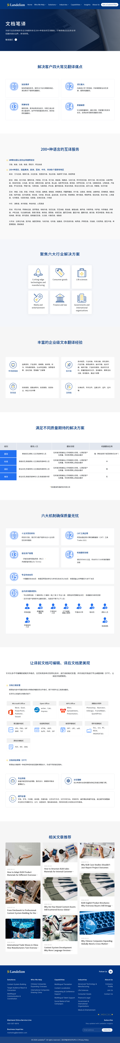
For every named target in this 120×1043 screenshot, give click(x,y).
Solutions (11, 980)
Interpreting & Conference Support (64, 992)
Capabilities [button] (75, 4)
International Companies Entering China (40, 991)
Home (29, 4)
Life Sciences (83, 990)
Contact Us (108, 994)
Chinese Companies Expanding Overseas (39, 985)
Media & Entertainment (86, 1010)
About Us (96, 4)
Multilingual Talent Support (64, 998)
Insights (87, 4)
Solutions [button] (52, 4)
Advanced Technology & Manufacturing (87, 985)
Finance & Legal (84, 998)
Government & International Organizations (83, 1003)
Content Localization (62, 988)
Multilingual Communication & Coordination (14, 996)
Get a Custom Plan (109, 4)
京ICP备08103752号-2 (69, 1040)
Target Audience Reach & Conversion (17, 989)
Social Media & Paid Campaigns (62, 1002)
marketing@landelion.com (17, 1033)
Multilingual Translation (63, 984)
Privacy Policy (84, 1040)
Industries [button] (63, 4)
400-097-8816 (13, 1023)
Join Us (110, 990)
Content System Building (16, 984)
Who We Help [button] (39, 4)
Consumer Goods (84, 994)
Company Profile (109, 985)
